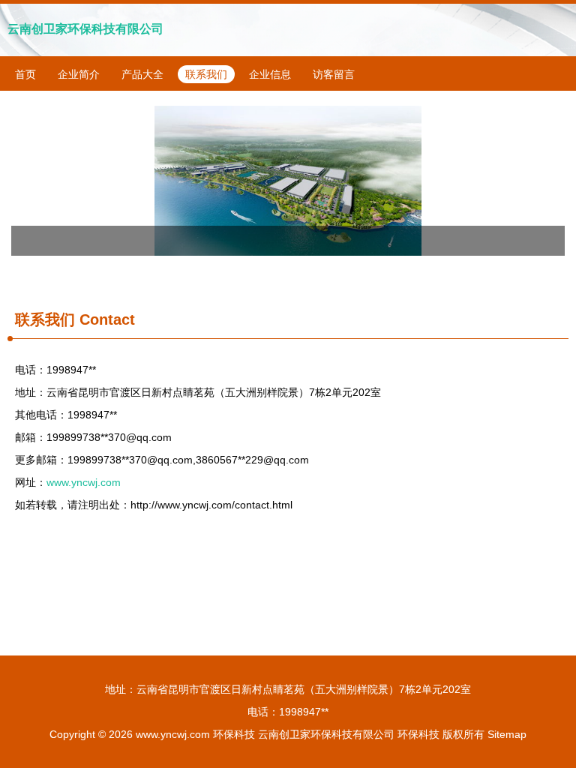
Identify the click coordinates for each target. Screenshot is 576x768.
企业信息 (270, 74)
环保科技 (234, 734)
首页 (25, 74)
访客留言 (334, 74)
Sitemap (507, 734)
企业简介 (79, 74)
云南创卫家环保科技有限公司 (86, 28)
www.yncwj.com (83, 482)
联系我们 (206, 74)
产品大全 (143, 74)
